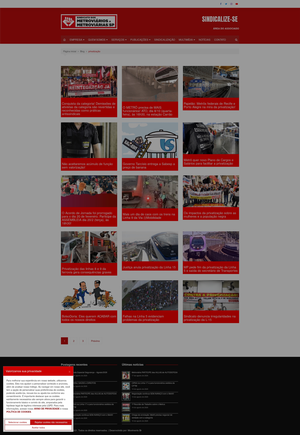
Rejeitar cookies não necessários (51, 422)
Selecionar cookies (17, 422)
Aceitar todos (38, 427)
